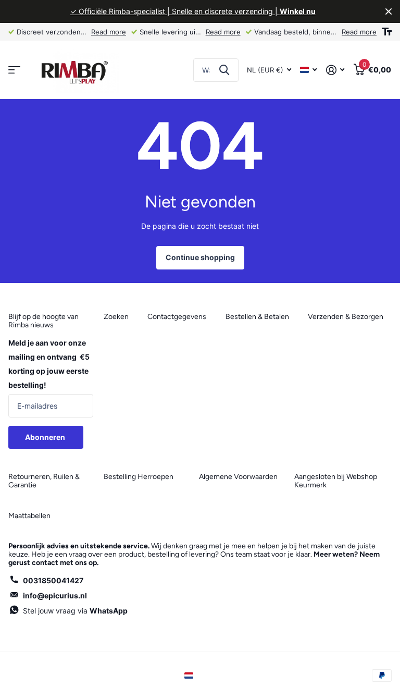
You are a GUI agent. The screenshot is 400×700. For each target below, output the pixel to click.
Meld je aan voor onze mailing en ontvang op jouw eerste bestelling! (49, 363)
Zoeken (224, 70)
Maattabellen (29, 515)
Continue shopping (200, 257)
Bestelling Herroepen (138, 476)
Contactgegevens (176, 316)
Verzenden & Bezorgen (345, 316)
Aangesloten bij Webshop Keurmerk (335, 480)
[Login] (335, 70)
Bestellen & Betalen (257, 316)
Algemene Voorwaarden (238, 476)
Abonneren (46, 437)
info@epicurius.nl (55, 595)
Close (388, 11)
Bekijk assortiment (14, 70)
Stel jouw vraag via (75, 610)
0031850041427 (53, 580)
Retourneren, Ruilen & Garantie (44, 480)
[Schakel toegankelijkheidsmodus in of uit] (387, 32)
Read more (108, 32)
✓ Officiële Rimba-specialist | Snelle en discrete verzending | (193, 11)
